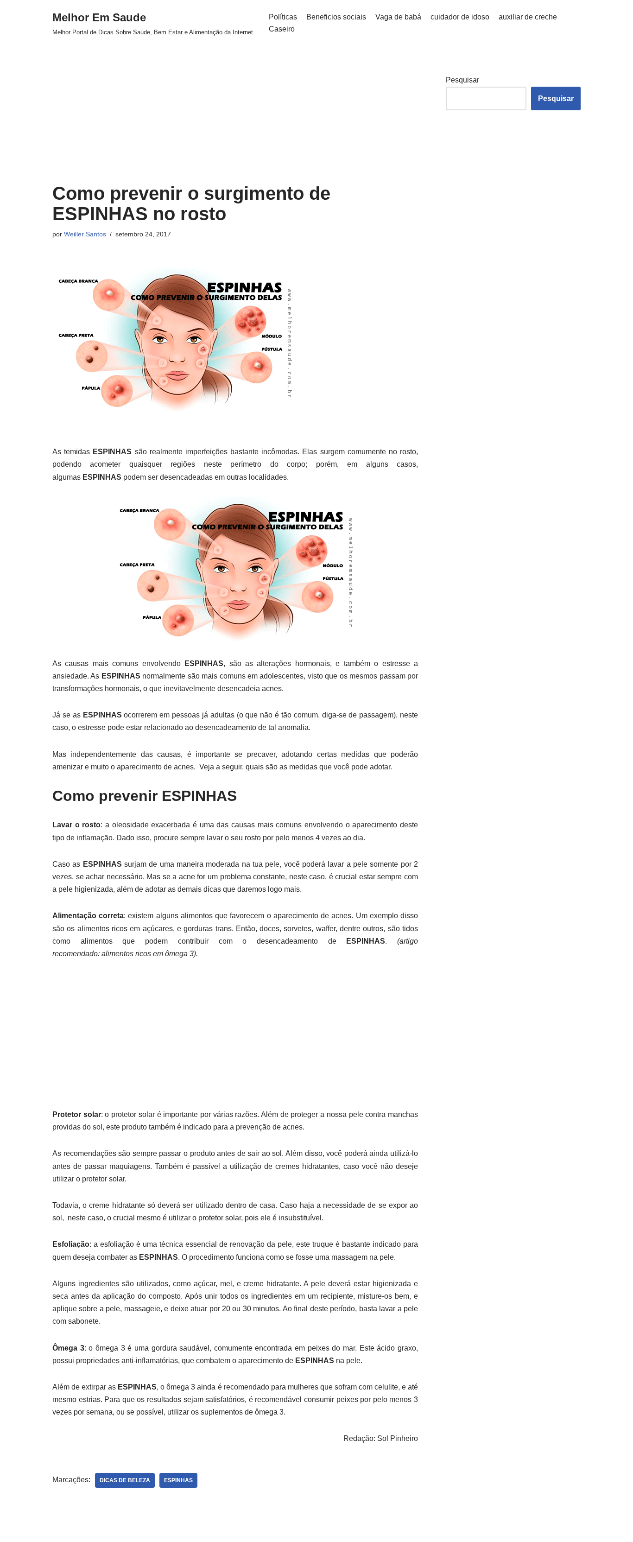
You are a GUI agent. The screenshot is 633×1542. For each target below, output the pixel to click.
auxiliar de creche (528, 17)
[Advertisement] (235, 114)
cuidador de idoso (459, 17)
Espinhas (178, 1480)
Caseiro (282, 29)
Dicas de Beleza (125, 1480)
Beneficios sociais (336, 17)
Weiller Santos (85, 234)
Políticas (283, 17)
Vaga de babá (398, 17)
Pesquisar (462, 80)
